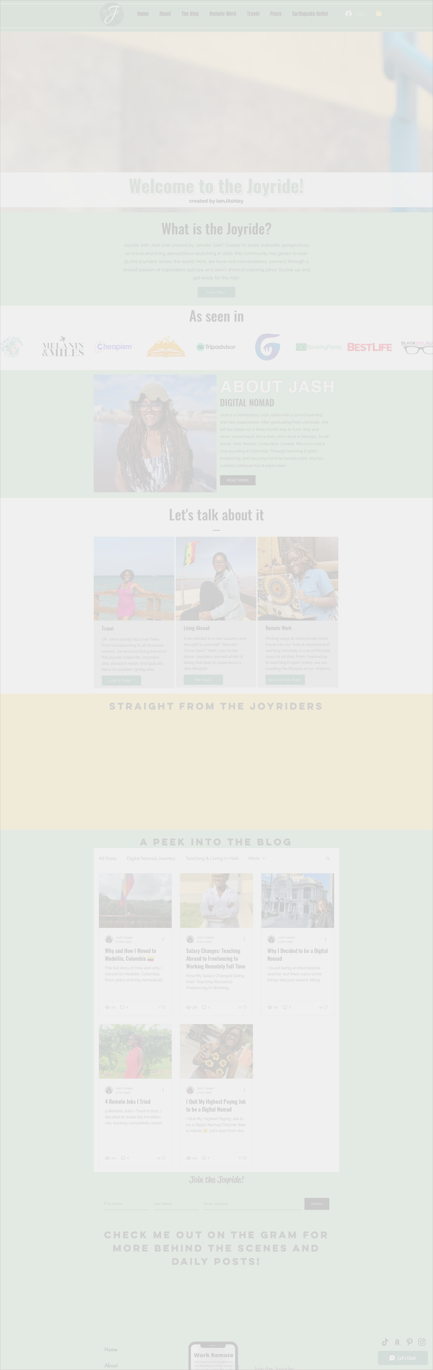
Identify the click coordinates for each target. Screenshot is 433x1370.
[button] (311, 582)
